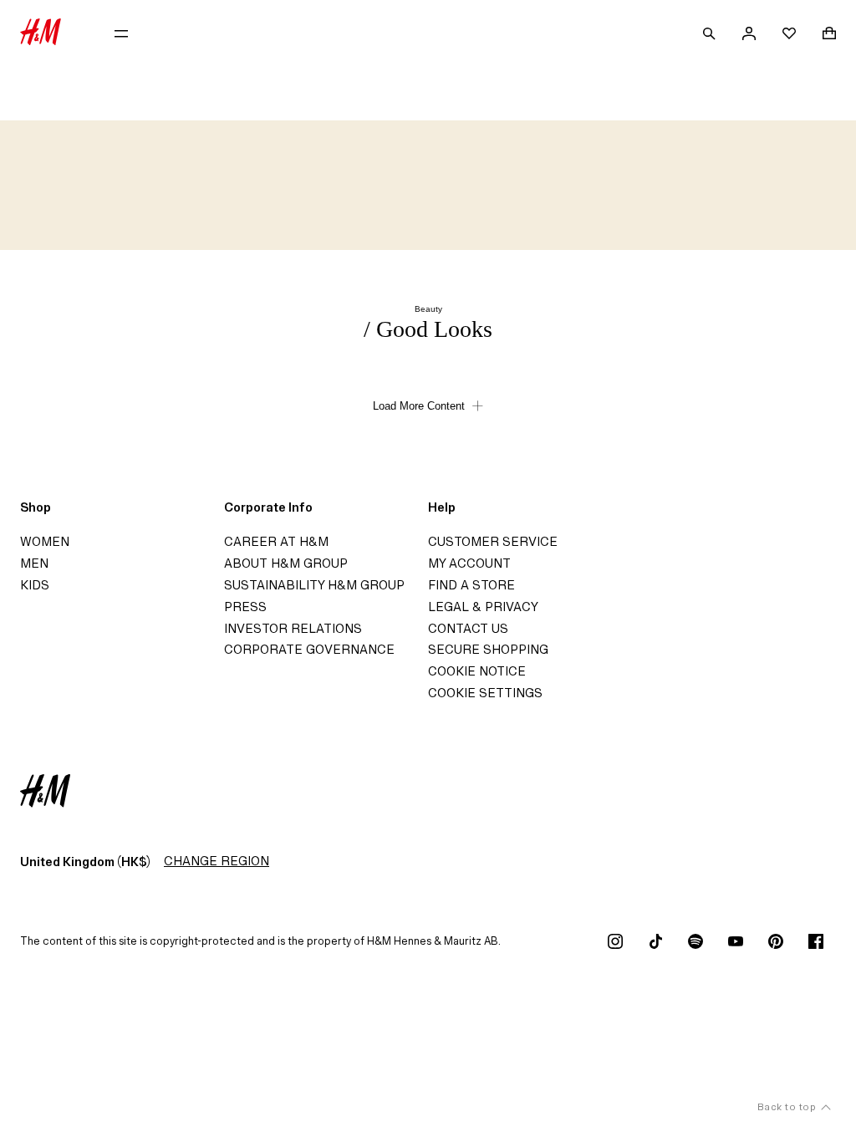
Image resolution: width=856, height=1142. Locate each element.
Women (44, 541)
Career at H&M (276, 541)
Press (245, 606)
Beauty (428, 309)
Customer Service (493, 541)
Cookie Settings (485, 693)
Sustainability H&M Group (314, 585)
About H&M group (286, 563)
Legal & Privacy (483, 606)
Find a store (471, 585)
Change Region (216, 861)
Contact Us (468, 628)
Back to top (787, 1106)
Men (34, 563)
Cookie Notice (477, 671)
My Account (469, 563)
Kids (34, 585)
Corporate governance (309, 649)
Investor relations (293, 628)
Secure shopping (488, 649)
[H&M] (40, 33)
